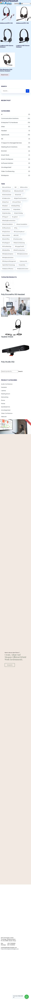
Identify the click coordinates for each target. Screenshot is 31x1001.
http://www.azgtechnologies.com (10, 949)
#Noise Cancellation (21, 224)
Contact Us (9, 665)
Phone (3, 400)
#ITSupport (5, 216)
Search (20, 371)
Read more (4, 74)
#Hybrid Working (18, 213)
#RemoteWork (6, 235)
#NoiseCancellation (7, 224)
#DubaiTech (5, 202)
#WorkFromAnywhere (19, 250)
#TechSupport (6, 242)
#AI (15, 187)
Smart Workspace (7, 159)
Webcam (4, 416)
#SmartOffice (6, 239)
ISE (2, 139)
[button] (20, 3)
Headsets (4, 387)
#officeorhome (6, 228)
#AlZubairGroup (6, 191)
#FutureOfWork (16, 202)
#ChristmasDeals (6, 194)
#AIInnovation (24, 187)
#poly (15, 228)
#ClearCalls (18, 194)
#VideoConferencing (19, 242)
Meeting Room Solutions (9, 147)
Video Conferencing (7, 171)
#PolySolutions (6, 231)
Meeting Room (5, 394)
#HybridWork (16, 209)
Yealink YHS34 (7, 337)
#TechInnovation (17, 239)
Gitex (3, 126)
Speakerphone (5, 407)
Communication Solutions (9, 118)
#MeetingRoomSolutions (8, 220)
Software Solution (7, 163)
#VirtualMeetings (6, 246)
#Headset (5, 205)
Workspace (5, 175)
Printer (3, 403)
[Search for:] (15, 91)
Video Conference (6, 413)
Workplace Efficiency (7, 268)
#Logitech (15, 216)
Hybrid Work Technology (8, 265)
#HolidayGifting (15, 205)
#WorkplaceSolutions (7, 257)
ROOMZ (4, 151)
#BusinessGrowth (18, 191)
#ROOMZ (16, 235)
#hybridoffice (6, 209)
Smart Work (5, 155)
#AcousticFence (6, 187)
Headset (4, 130)
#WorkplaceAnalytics (7, 253)
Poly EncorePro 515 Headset (13, 294)
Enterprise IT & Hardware (9, 122)
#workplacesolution (22, 253)
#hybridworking (6, 213)
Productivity (22, 265)
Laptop (3, 390)
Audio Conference (6, 384)
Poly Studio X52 (7, 362)
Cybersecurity (23, 261)
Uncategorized (6, 167)
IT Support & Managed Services (11, 143)
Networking (4, 397)
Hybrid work (5, 134)
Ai (1, 114)
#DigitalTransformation (20, 198)
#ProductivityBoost (19, 231)
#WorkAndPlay (6, 250)
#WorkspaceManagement (9, 261)
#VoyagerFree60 (19, 246)
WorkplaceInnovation (22, 268)
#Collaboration (6, 198)
